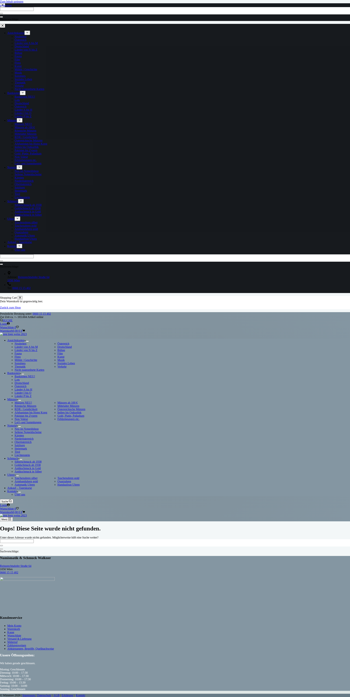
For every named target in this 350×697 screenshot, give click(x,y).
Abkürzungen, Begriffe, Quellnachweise (30, 648)
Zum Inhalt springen (11, 1)
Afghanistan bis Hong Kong (31, 412)
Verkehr (62, 366)
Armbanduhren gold (26, 481)
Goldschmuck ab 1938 (28, 464)
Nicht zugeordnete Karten (29, 369)
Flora (18, 356)
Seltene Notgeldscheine (28, 432)
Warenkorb (13, 628)
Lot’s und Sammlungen (28, 422)
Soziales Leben (66, 363)
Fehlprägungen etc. (68, 419)
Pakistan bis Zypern (26, 415)
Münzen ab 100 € (67, 402)
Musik (61, 360)
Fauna (18, 353)
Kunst (60, 356)
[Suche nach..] (1, 549)
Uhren (11, 474)
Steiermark (21, 448)
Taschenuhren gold (68, 478)
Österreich (63, 343)
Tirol (17, 451)
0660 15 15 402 (42, 313)
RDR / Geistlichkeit (26, 409)
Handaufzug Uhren (68, 484)
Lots (17, 379)
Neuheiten (20, 343)
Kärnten (19, 435)
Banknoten (13, 373)
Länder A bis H (23, 389)
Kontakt (12, 491)
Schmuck (12, 458)
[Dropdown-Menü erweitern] (27, 341)
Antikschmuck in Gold (28, 468)
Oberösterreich (23, 442)
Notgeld (12, 425)
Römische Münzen (25, 405)
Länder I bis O (23, 392)
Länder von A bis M (26, 346)
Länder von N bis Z (26, 350)
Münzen (12, 399)
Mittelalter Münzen (68, 405)
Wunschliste (14, 635)
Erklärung (67, 695)
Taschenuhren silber (26, 478)
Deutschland (64, 346)
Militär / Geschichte (26, 360)
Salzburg (20, 445)
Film (60, 353)
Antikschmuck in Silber (28, 471)
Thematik (20, 366)
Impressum (29, 695)
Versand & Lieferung (19, 638)
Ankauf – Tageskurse (19, 487)
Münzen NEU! (23, 402)
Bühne (61, 350)
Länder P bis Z (23, 396)
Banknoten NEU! (25, 376)
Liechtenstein (22, 455)
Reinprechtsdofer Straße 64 (15, 565)
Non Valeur (21, 419)
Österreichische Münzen (71, 409)
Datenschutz (44, 695)
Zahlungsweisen (16, 645)
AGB (56, 695)
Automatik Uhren (25, 484)
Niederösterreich (24, 438)
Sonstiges (20, 363)
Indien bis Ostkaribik (69, 412)
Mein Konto (14, 625)
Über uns (20, 494)
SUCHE (8, 320)
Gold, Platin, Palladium (70, 415)
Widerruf (12, 642)
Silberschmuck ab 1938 (28, 461)
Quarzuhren (64, 481)
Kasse (10, 632)
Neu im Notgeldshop (27, 428)
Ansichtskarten (15, 340)
